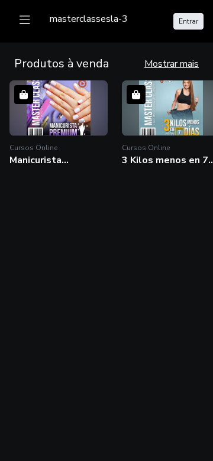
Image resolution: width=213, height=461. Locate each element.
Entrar (188, 21)
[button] (58, 123)
